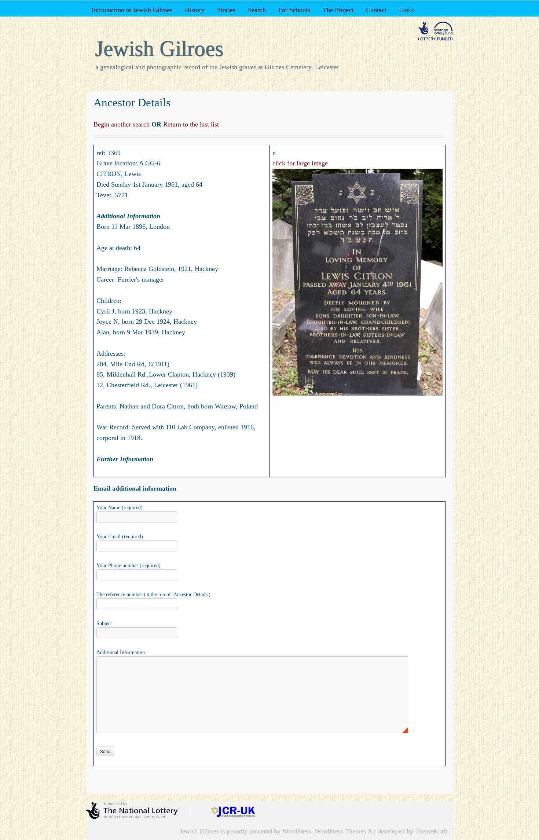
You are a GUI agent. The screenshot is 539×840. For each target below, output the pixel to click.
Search (257, 10)
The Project (338, 10)
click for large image (300, 163)
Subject (104, 623)
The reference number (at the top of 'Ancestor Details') (153, 594)
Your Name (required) (119, 507)
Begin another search (122, 124)
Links (406, 10)
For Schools (294, 10)
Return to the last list (190, 124)
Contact (376, 10)
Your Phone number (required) (128, 565)
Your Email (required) (119, 536)
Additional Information (120, 652)
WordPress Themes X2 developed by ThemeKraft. (382, 831)
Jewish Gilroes (159, 49)
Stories (226, 10)
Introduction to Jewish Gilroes (132, 10)
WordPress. (297, 831)
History (195, 10)
